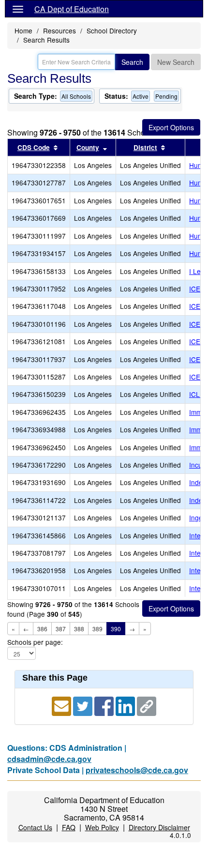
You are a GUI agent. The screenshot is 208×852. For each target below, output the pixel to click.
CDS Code (33, 147)
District (145, 147)
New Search (175, 62)
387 (61, 628)
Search (132, 62)
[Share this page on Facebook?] (105, 705)
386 (42, 628)
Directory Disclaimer (159, 827)
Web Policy (102, 827)
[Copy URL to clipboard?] (146, 705)
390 (116, 628)
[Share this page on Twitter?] (83, 705)
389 (97, 628)
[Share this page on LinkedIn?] (126, 705)
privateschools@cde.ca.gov (137, 770)
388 (79, 628)
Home (23, 30)
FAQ (68, 827)
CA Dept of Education (71, 9)
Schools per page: (35, 642)
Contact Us (35, 827)
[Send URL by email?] (62, 705)
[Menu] (18, 8)
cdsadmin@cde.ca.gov (49, 758)
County (87, 147)
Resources (59, 30)
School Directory (112, 30)
